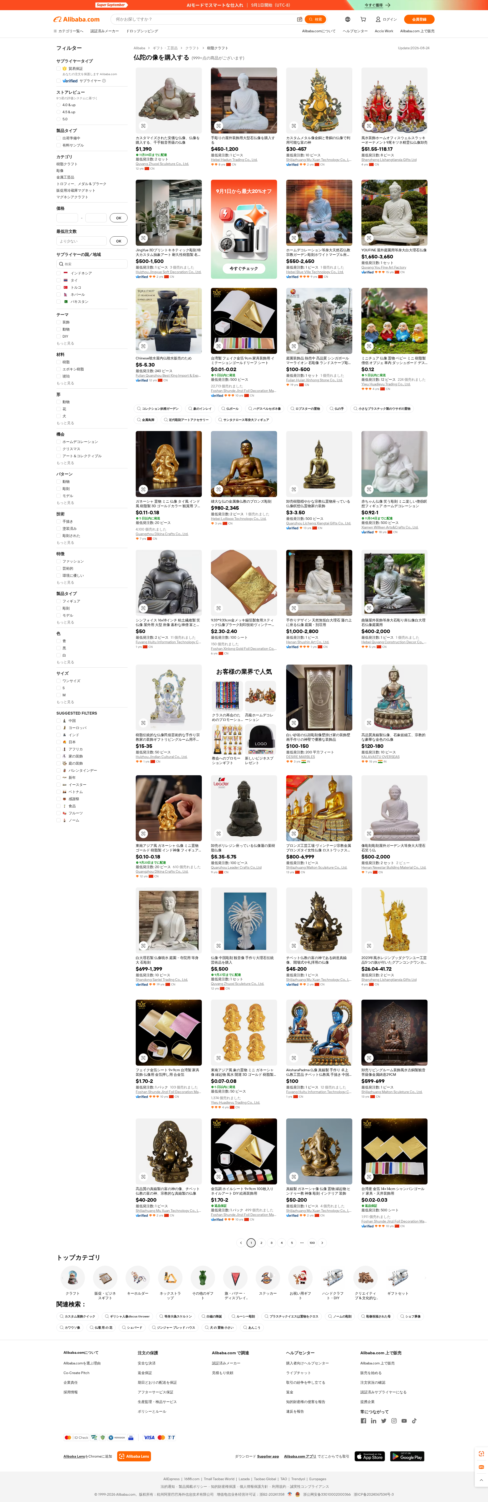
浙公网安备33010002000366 (327, 1494)
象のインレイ (202, 408)
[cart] (364, 20)
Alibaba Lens (74, 1456)
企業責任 (71, 1382)
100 (312, 1243)
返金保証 (145, 1373)
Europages (317, 1479)
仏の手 (339, 408)
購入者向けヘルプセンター (307, 1363)
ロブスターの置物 (308, 408)
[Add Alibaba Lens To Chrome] (134, 1456)
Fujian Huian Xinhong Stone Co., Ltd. (314, 380)
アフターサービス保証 (155, 1392)
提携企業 (367, 1402)
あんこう (254, 1327)
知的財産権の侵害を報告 (305, 1402)
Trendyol (298, 1479)
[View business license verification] (289, 1494)
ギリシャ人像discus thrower (130, 1316)
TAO (283, 1479)
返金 (289, 1392)
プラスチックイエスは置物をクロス (294, 1316)
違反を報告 (295, 1411)
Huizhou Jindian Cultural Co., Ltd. (161, 757)
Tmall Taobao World (219, 1479)
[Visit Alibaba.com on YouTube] (404, 1421)
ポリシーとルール (152, 1411)
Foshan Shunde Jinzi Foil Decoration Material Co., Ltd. (244, 391)
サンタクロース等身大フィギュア (246, 420)
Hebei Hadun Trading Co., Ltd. (234, 160)
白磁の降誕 (214, 1316)
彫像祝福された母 (378, 1316)
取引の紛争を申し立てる (305, 1382)
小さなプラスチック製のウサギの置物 (384, 408)
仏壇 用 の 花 (103, 1327)
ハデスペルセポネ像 (267, 408)
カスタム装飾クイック (80, 1316)
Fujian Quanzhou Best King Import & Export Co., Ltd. (169, 375)
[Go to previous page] (241, 1242)
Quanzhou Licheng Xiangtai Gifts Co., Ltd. (318, 523)
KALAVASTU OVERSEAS (380, 757)
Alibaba (139, 48)
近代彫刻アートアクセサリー (189, 420)
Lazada (244, 1479)
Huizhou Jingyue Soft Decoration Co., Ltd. (168, 272)
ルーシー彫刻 (246, 1316)
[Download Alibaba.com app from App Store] (370, 1456)
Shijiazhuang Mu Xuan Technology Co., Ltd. (319, 160)
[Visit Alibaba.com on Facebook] (363, 1421)
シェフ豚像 (413, 1316)
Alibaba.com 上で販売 (377, 1363)
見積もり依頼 (222, 1373)
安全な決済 (147, 1363)
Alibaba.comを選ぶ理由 (82, 1363)
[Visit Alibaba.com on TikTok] (414, 1421)
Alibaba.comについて (81, 1352)
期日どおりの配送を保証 (157, 1382)
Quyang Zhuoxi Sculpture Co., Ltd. (162, 164)
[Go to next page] (322, 1242)
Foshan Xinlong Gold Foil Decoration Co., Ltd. (244, 649)
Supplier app (268, 1456)
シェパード (134, 1327)
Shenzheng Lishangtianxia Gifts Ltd (389, 160)
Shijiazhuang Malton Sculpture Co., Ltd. (316, 867)
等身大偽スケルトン (178, 1316)
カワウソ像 (72, 1327)
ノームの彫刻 (342, 1316)
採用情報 (71, 1392)
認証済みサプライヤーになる (383, 1392)
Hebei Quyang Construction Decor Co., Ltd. (394, 642)
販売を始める (371, 1373)
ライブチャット (298, 1373)
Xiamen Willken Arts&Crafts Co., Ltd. (389, 527)
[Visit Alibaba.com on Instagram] (394, 1421)
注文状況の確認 (372, 1382)
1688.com (192, 1479)
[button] (300, 19)
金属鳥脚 (148, 420)
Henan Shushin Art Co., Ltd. (307, 642)
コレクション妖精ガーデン (160, 408)
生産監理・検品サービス (157, 1402)
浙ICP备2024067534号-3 (374, 1494)
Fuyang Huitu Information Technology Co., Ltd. (169, 642)
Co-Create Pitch (76, 1373)
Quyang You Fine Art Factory (383, 267)
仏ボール (232, 408)
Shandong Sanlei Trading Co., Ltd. (162, 980)
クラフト (192, 48)
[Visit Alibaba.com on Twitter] (384, 1421)
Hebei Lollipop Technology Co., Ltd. (238, 519)
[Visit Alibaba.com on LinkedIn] (374, 1421)
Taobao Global (265, 1479)
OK (118, 218)
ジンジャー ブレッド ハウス (176, 1327)
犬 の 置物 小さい (222, 1327)
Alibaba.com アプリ (300, 1456)
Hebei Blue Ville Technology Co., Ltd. (315, 272)
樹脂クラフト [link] (217, 48)
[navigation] (92, 646)
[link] (481, 1453)
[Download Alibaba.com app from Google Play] (407, 1456)
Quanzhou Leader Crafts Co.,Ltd (236, 867)
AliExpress (171, 1479)
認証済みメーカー (226, 1363)
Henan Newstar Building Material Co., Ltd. (393, 867)
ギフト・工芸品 (165, 48)
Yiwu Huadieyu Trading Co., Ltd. (385, 384)
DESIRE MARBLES (300, 757)
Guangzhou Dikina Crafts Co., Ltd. (162, 534)
